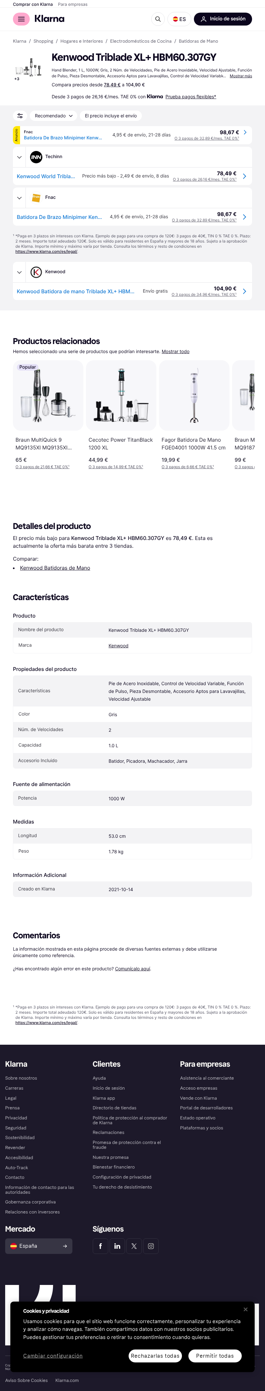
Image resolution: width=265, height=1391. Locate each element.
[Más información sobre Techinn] (19, 157)
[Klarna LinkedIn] (117, 1246)
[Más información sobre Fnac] (19, 197)
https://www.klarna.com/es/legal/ (47, 251)
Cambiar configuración (53, 1356)
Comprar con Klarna (33, 4)
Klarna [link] (19, 41)
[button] (179, 19)
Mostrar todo (175, 351)
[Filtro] (20, 116)
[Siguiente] (243, 414)
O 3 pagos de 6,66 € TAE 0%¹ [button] (188, 466)
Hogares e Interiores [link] (81, 41)
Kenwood (118, 646)
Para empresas (73, 4)
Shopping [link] (43, 41)
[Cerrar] (245, 1309)
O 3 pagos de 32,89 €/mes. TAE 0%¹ (207, 138)
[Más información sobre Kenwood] (19, 272)
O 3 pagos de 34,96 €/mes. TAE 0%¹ (204, 294)
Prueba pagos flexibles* (190, 96)
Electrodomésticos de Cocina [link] (141, 41)
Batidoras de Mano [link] (198, 41)
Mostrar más (241, 75)
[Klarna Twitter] (134, 1246)
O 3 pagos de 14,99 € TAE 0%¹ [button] (116, 466)
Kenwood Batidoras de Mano (55, 568)
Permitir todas (215, 1356)
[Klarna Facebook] (100, 1246)
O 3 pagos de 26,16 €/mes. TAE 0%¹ (205, 179)
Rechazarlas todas (155, 1356)
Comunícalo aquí (132, 968)
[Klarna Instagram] (151, 1246)
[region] (132, 1336)
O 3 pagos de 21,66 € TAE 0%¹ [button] (42, 466)
